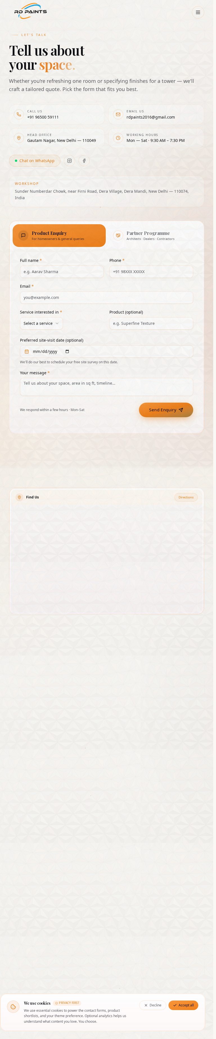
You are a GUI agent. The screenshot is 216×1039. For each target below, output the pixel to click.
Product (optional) (126, 312)
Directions (186, 497)
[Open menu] (198, 12)
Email (27, 286)
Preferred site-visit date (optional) (51, 340)
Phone (117, 260)
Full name (31, 260)
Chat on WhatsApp (37, 160)
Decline (155, 1005)
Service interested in (41, 312)
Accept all (186, 1005)
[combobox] (41, 323)
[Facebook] (84, 160)
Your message (35, 372)
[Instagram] (69, 160)
